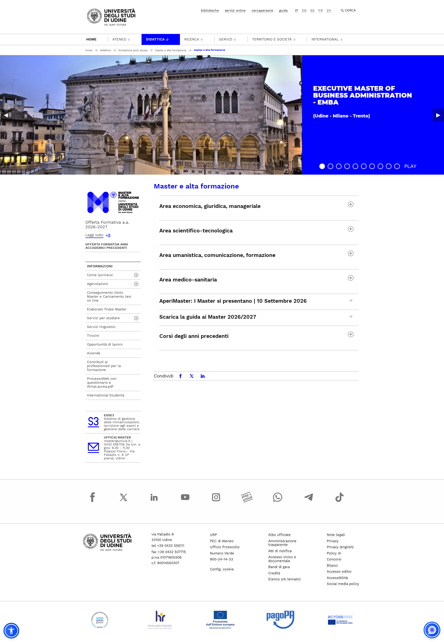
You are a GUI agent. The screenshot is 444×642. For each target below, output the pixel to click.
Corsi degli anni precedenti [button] (193, 336)
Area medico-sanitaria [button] (188, 280)
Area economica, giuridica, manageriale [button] (210, 206)
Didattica (155, 39)
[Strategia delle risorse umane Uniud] (159, 620)
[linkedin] (154, 501)
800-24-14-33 (221, 559)
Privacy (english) (340, 547)
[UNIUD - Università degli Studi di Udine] (111, 16)
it (296, 10)
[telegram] (309, 501)
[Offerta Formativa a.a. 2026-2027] (113, 202)
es (312, 10)
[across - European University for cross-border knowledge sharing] (340, 620)
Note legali (336, 535)
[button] (322, 166)
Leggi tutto (94, 235)
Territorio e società (272, 39)
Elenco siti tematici (284, 579)
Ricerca (191, 39)
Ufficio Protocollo (225, 547)
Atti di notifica (280, 551)
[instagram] (216, 501)
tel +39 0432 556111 (167, 545)
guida (283, 10)
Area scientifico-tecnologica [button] (196, 231)
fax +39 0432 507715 (168, 552)
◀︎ (6, 115)
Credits (274, 573)
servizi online (235, 10)
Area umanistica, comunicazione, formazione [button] (217, 255)
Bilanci (332, 565)
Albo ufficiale (279, 535)
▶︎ (438, 115)
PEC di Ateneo (222, 541)
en (304, 10)
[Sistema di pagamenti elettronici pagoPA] (280, 620)
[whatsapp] (278, 501)
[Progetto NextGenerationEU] (220, 620)
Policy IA (334, 553)
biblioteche (210, 10)
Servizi (225, 39)
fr (320, 10)
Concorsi (334, 559)
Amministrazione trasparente (282, 543)
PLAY (410, 166)
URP (213, 535)
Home (91, 39)
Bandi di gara (279, 567)
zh (329, 10)
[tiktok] (339, 501)
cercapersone (262, 10)
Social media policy (343, 584)
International (325, 39)
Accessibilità (337, 578)
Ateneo (119, 39)
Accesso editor (339, 571)
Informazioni (100, 266)
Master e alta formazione (170, 50)
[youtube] (185, 501)
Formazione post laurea (132, 50)
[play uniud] (247, 501)
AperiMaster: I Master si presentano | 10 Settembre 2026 (233, 301)
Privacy (333, 541)
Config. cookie (222, 569)
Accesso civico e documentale (282, 559)
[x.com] (123, 501)
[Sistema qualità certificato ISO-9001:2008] (99, 620)
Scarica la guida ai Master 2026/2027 (207, 317)
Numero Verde (222, 553)
